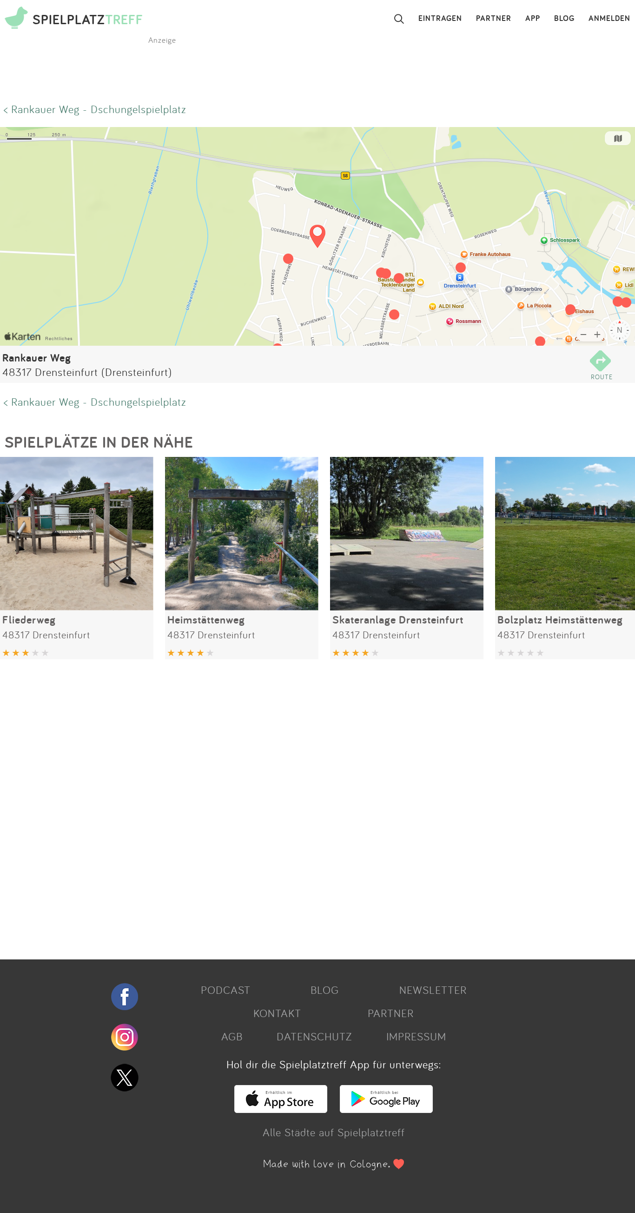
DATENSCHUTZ (314, 1036)
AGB (232, 1036)
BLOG (564, 18)
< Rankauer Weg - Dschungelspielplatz (95, 109)
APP (532, 18)
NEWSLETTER (433, 990)
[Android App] (386, 1109)
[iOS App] (281, 1109)
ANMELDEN (609, 18)
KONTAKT (277, 1013)
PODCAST (226, 990)
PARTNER (493, 18)
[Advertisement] (279, 805)
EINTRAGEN (440, 18)
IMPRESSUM (416, 1036)
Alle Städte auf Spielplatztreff (334, 1132)
